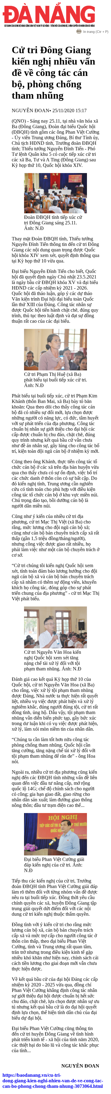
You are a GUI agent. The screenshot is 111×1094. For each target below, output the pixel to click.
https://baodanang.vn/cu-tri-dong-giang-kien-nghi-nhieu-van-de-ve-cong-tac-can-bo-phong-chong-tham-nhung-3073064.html (52, 1080)
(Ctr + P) (96, 32)
